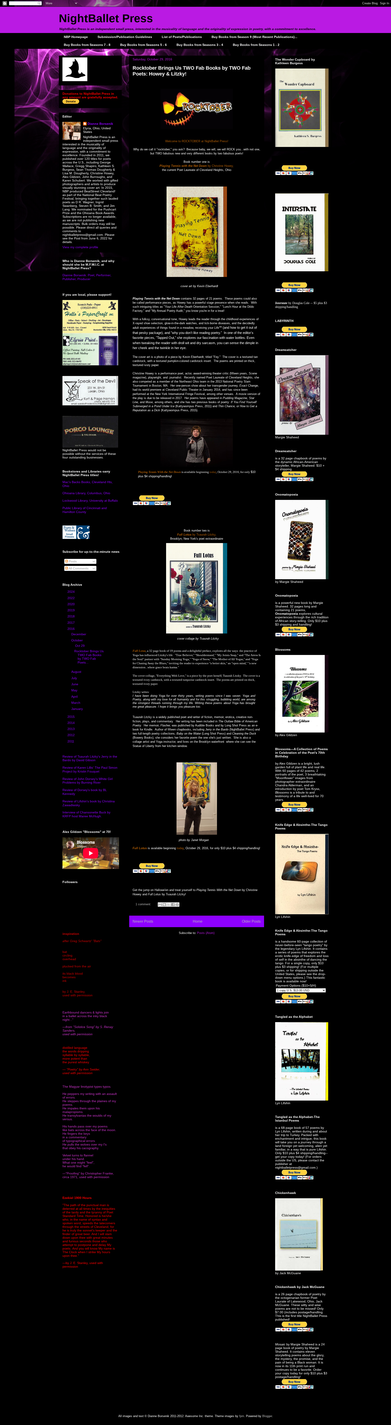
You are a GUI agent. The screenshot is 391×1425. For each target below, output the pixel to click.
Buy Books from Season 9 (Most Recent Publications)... (254, 37)
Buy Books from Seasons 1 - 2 (256, 45)
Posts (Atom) (206, 933)
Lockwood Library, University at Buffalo (90, 500)
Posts (72, 561)
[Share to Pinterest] (177, 904)
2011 (71, 741)
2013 (71, 729)
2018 (71, 616)
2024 (71, 591)
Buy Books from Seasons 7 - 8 (87, 45)
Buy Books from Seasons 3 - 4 (199, 45)
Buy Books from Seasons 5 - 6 (143, 45)
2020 (71, 604)
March (76, 702)
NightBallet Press (106, 18)
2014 (71, 723)
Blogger (267, 1416)
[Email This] (160, 904)
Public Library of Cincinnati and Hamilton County (84, 510)
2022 (71, 598)
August (76, 672)
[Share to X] (168, 904)
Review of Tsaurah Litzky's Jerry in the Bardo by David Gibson (89, 758)
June (75, 684)
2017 (71, 622)
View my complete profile (80, 247)
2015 (71, 716)
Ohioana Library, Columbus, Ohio (86, 493)
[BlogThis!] (164, 904)
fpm (241, 1416)
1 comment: (144, 904)
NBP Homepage (76, 37)
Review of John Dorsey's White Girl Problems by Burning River (87, 781)
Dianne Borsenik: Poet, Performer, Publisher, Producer (86, 277)
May (74, 690)
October (77, 640)
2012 (71, 735)
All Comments (78, 568)
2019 (71, 610)
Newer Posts (143, 921)
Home (198, 921)
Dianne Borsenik (100, 123)
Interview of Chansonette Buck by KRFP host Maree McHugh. (86, 814)
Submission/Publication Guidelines (125, 37)
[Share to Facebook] (173, 904)
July (74, 678)
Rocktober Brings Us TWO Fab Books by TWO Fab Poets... (89, 656)
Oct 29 (80, 646)
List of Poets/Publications (182, 37)
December (79, 634)
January (77, 709)
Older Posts (251, 921)
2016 (71, 629)
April (75, 696)
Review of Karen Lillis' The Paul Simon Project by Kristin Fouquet (89, 769)
